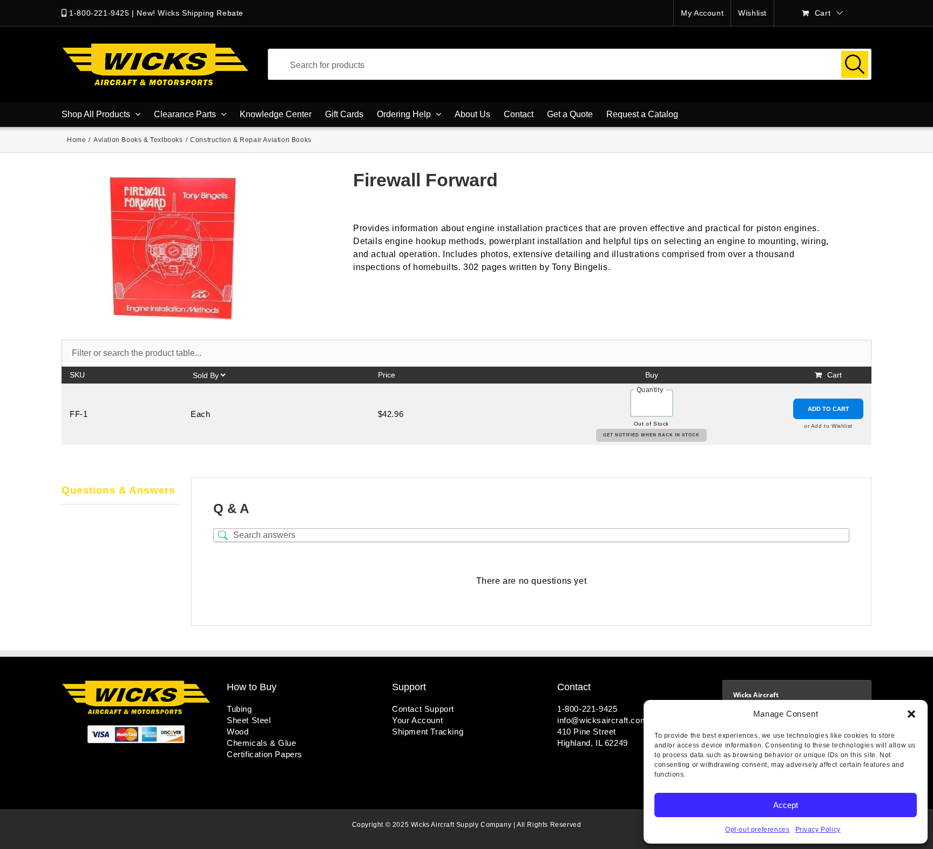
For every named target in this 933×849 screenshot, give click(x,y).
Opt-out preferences (757, 829)
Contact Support (423, 708)
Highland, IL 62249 (592, 742)
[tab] (121, 490)
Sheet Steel (249, 720)
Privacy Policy (818, 829)
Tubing (239, 708)
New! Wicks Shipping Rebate (190, 13)
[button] (911, 714)
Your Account (417, 720)
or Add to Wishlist (828, 426)
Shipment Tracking (427, 731)
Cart (834, 374)
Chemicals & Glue (261, 742)
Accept (785, 805)
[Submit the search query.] (854, 64)
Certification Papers (264, 754)
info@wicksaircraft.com (602, 720)
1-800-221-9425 (99, 13)
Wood (237, 731)
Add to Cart (828, 409)
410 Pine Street (586, 731)
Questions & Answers (118, 490)
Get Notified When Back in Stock (651, 435)
